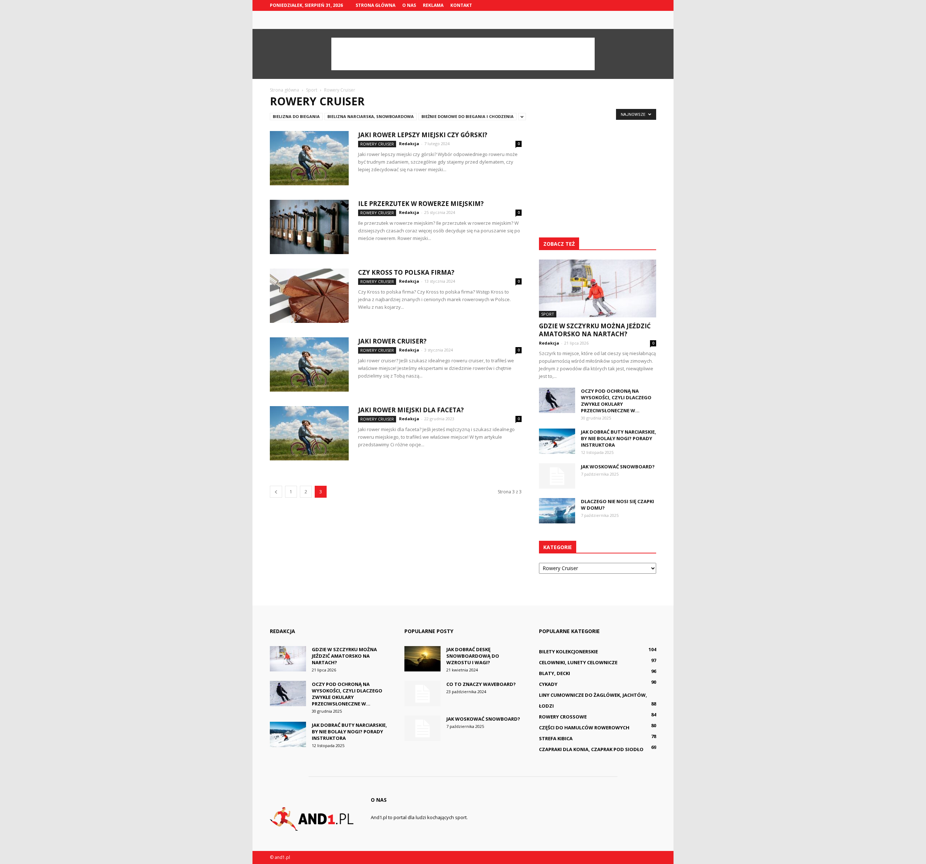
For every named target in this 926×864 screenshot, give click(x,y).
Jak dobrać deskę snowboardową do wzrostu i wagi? (472, 656)
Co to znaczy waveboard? (481, 684)
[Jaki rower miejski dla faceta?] (309, 433)
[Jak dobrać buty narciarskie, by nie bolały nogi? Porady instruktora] (557, 441)
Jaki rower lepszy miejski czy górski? (422, 135)
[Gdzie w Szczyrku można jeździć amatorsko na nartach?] (597, 288)
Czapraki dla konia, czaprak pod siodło (591, 749)
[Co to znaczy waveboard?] (422, 693)
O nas (409, 5)
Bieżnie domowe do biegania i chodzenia (467, 116)
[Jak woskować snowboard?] (557, 476)
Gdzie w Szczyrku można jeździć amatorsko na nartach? (595, 330)
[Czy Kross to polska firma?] (309, 296)
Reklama (433, 5)
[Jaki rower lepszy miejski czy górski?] (309, 158)
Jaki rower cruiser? (392, 341)
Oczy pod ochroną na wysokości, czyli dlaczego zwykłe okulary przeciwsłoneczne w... (616, 401)
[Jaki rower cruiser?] (309, 364)
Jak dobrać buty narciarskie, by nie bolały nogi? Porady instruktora (618, 438)
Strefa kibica (556, 738)
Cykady (548, 684)
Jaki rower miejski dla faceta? (411, 410)
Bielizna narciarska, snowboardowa (370, 116)
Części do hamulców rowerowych (584, 727)
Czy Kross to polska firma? (406, 272)
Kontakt (461, 5)
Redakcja (409, 143)
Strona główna (375, 5)
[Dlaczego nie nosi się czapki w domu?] (557, 510)
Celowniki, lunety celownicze (578, 662)
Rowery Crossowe (563, 716)
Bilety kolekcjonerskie (568, 651)
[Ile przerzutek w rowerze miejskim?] (309, 227)
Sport (547, 314)
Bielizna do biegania (296, 116)
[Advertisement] (463, 54)
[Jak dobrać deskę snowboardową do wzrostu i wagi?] (422, 658)
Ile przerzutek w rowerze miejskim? (421, 203)
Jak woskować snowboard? (618, 466)
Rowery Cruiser (377, 144)
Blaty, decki (554, 673)
